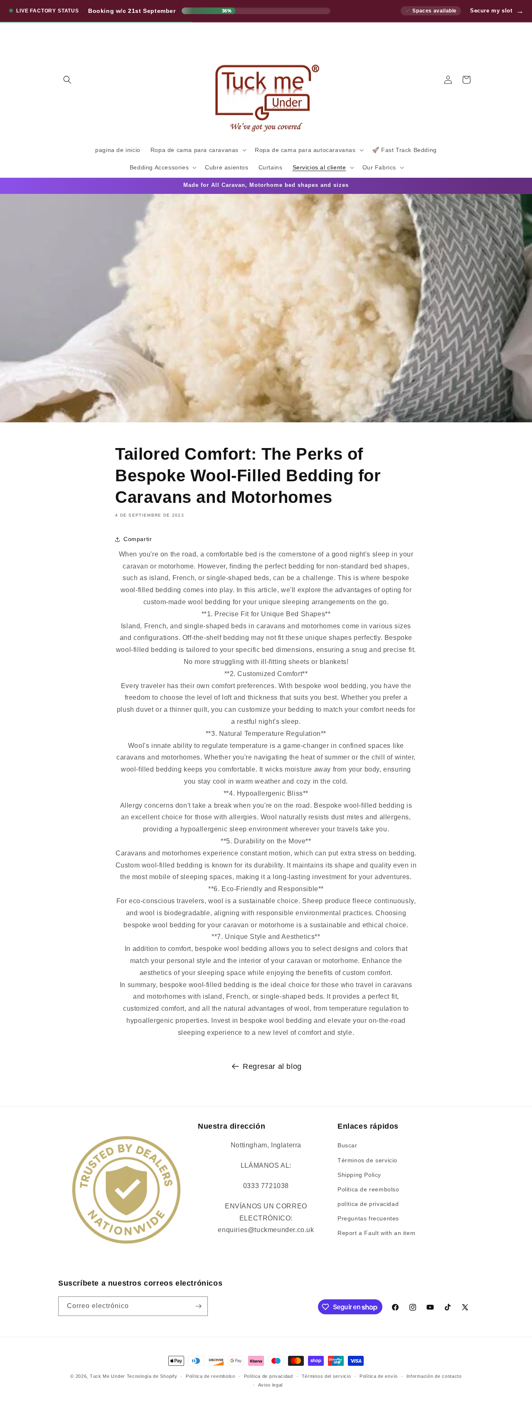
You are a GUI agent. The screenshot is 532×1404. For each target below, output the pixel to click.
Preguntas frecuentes (368, 1218)
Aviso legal (270, 1384)
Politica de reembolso (368, 1189)
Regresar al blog (272, 1066)
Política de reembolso (210, 1376)
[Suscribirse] (198, 1306)
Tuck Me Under (107, 1376)
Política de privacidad (268, 1376)
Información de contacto (434, 1376)
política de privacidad (368, 1204)
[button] (67, 80)
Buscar (347, 1145)
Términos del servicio (326, 1376)
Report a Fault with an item (376, 1233)
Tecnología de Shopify (152, 1376)
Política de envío (379, 1376)
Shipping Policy (359, 1174)
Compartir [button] (137, 539)
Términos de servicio (367, 1160)
